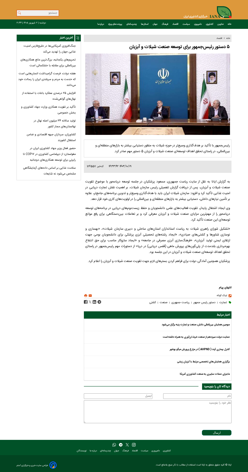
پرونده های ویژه (115, 24)
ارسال (217, 432)
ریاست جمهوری (180, 302)
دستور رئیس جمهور (204, 302)
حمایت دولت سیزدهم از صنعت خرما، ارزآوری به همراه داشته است (196, 337)
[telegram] (121, 445)
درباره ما (100, 24)
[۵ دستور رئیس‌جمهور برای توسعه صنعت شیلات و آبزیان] (98, 302)
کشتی (152, 302)
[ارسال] (90, 295)
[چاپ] (86, 295)
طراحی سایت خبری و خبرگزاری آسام (32, 465)
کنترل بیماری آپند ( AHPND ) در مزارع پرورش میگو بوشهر (200, 349)
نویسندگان (82, 451)
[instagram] (134, 445)
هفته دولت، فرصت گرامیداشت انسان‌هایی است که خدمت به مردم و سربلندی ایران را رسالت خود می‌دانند (47, 79)
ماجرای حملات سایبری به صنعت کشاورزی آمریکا (205, 374)
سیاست (186, 24)
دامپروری (198, 24)
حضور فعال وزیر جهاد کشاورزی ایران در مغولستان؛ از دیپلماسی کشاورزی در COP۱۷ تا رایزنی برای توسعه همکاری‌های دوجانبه (49, 154)
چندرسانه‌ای (131, 24)
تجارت (222, 302)
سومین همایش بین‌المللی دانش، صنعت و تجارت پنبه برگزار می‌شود (196, 325)
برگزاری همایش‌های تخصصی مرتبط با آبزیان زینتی (203, 362)
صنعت (163, 302)
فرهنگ (165, 24)
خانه (229, 24)
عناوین (220, 24)
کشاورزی (210, 24)
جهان (155, 24)
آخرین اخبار (66, 37)
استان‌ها (145, 24)
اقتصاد (175, 24)
